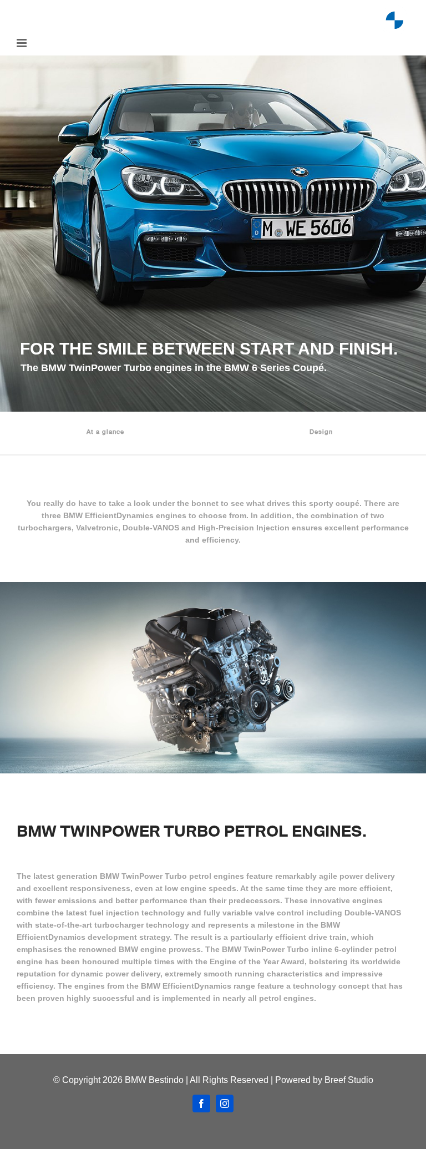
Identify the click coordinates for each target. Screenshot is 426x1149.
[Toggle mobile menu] (22, 43)
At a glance (105, 431)
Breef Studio (348, 1080)
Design (321, 431)
